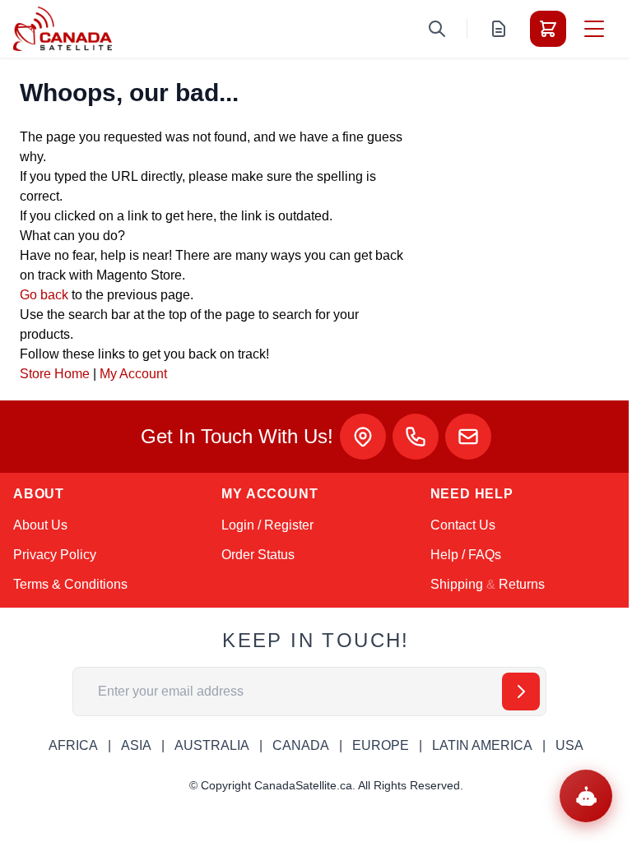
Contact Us (462, 525)
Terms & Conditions (70, 584)
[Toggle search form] (437, 28)
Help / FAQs (465, 555)
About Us (40, 525)
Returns (522, 584)
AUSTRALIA (211, 745)
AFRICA (73, 745)
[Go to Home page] (62, 29)
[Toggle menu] (594, 29)
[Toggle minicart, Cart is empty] (548, 29)
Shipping (456, 584)
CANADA (300, 745)
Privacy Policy (54, 555)
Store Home (55, 374)
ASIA (136, 745)
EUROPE (380, 745)
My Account (133, 374)
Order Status (258, 555)
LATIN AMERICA (482, 745)
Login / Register (267, 525)
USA (569, 745)
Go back (44, 295)
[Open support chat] (586, 796)
